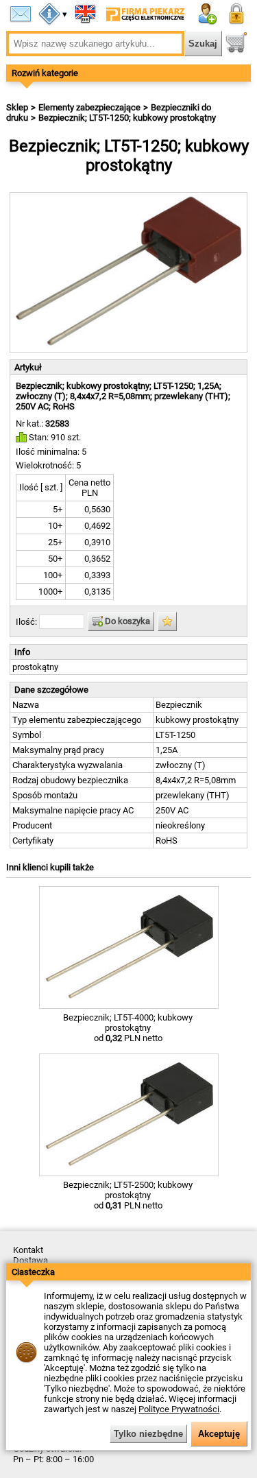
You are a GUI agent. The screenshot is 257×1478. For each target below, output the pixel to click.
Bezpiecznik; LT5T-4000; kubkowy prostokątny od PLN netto (128, 1027)
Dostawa (30, 1260)
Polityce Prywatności (178, 1409)
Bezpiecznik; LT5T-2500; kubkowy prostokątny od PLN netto (128, 1195)
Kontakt (28, 1250)
